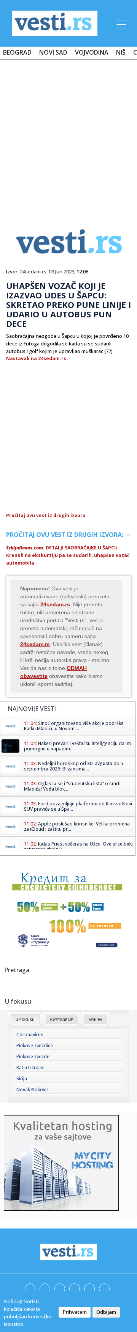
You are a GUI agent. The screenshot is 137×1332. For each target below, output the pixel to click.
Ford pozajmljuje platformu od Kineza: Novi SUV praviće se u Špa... (78, 806)
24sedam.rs (33, 271)
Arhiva (95, 1020)
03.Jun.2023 (61, 271)
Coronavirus (29, 1034)
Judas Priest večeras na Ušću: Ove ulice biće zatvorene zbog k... (78, 846)
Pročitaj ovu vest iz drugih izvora (46, 515)
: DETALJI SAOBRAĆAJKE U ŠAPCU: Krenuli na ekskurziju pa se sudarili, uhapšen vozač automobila (67, 555)
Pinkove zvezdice (34, 1045)
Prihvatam (74, 1311)
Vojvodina (91, 52)
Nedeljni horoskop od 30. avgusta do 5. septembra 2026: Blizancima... (74, 766)
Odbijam (106, 1311)
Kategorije (61, 1020)
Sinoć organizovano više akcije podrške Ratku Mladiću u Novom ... (74, 726)
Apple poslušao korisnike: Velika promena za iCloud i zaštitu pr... (77, 826)
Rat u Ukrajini (30, 1067)
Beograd (17, 52)
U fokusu (25, 1020)
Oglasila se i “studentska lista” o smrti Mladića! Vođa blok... (72, 786)
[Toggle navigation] (120, 23)
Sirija (21, 1078)
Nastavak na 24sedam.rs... (38, 358)
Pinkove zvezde (32, 1056)
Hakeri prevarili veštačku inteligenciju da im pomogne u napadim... (77, 746)
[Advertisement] (68, 137)
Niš (121, 52)
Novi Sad (53, 52)
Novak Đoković (32, 1089)
